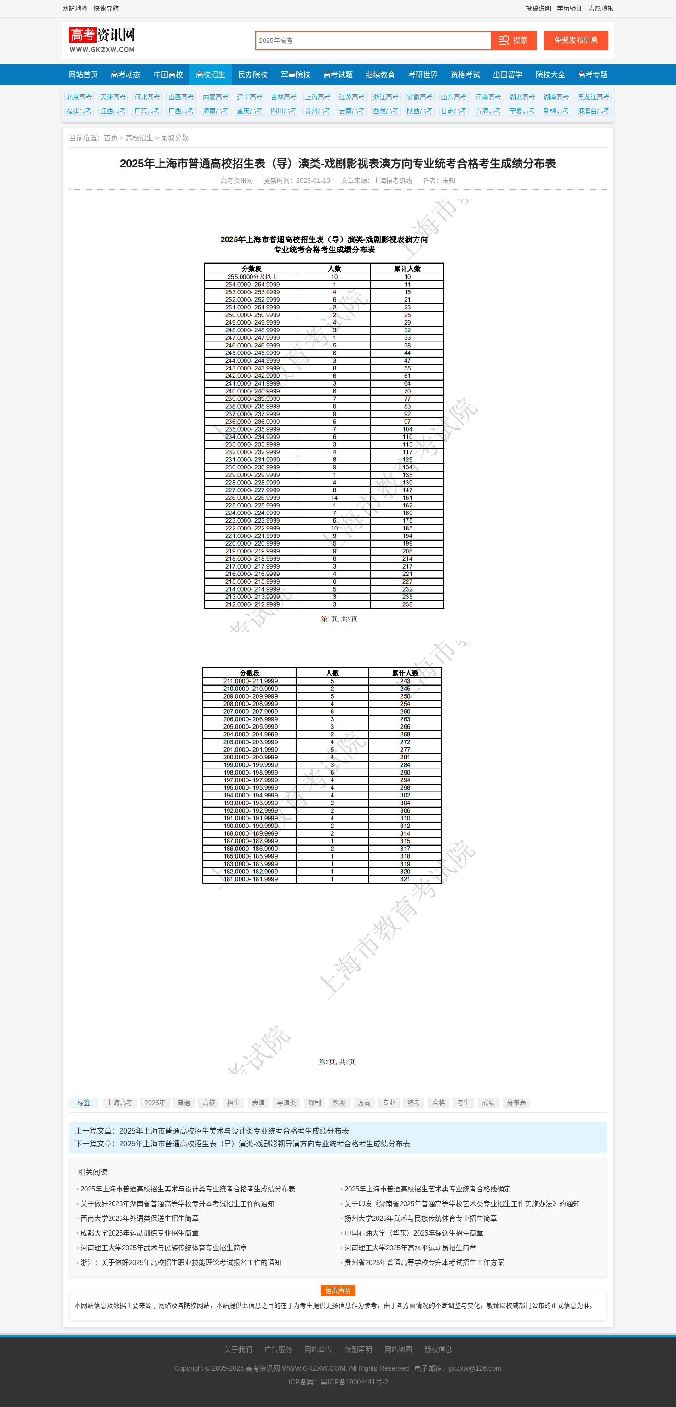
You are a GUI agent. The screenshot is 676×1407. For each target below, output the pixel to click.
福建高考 (79, 110)
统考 (413, 1102)
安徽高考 (420, 97)
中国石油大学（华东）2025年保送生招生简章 (413, 1233)
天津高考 (113, 97)
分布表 (516, 1102)
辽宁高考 (250, 97)
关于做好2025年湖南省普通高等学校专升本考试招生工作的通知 (177, 1204)
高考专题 (592, 75)
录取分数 (175, 138)
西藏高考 (386, 110)
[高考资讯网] (102, 40)
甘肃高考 (454, 110)
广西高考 (181, 110)
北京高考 (79, 97)
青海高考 (488, 110)
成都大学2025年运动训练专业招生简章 (139, 1233)
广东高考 (147, 110)
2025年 (155, 1102)
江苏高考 (352, 97)
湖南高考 (556, 97)
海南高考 (216, 110)
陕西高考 (420, 110)
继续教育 (380, 75)
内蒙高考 (216, 97)
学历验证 (570, 8)
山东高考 (454, 97)
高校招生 (210, 75)
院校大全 (550, 75)
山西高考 (181, 97)
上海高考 (318, 97)
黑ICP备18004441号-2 (354, 1382)
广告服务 (278, 1349)
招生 (233, 1102)
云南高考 (352, 110)
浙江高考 (386, 97)
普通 (184, 1102)
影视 (339, 1102)
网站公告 (318, 1349)
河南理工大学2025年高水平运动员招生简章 (410, 1248)
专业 (389, 1102)
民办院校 (253, 75)
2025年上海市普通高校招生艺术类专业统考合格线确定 (427, 1189)
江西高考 (113, 110)
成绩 (488, 1102)
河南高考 (488, 97)
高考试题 (338, 75)
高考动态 (125, 75)
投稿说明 (538, 8)
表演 (258, 1102)
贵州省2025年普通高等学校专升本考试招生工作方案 (424, 1262)
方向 (364, 1102)
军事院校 (295, 75)
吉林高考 (284, 97)
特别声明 (358, 1349)
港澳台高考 (594, 110)
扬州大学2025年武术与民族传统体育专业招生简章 (420, 1218)
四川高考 (284, 110)
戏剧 (314, 1102)
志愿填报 (601, 8)
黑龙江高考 (594, 97)
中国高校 (168, 75)
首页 (111, 138)
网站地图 (75, 8)
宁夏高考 (522, 110)
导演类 (286, 1102)
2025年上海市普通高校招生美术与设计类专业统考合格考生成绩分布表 (234, 1131)
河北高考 (147, 97)
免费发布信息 (576, 40)
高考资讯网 (263, 1368)
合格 (438, 1102)
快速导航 (106, 8)
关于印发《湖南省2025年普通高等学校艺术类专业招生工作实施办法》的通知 (462, 1204)
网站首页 (83, 75)
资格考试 (465, 75)
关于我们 (238, 1349)
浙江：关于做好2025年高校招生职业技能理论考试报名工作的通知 (180, 1262)
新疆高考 (556, 110)
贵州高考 (318, 110)
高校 (208, 1102)
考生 (463, 1102)
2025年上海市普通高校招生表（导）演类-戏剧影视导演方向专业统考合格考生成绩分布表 (264, 1144)
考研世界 (423, 75)
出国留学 (507, 75)
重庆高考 (250, 110)
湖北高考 (522, 97)
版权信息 (438, 1349)
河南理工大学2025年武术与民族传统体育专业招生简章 (163, 1248)
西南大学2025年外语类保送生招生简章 (139, 1218)
